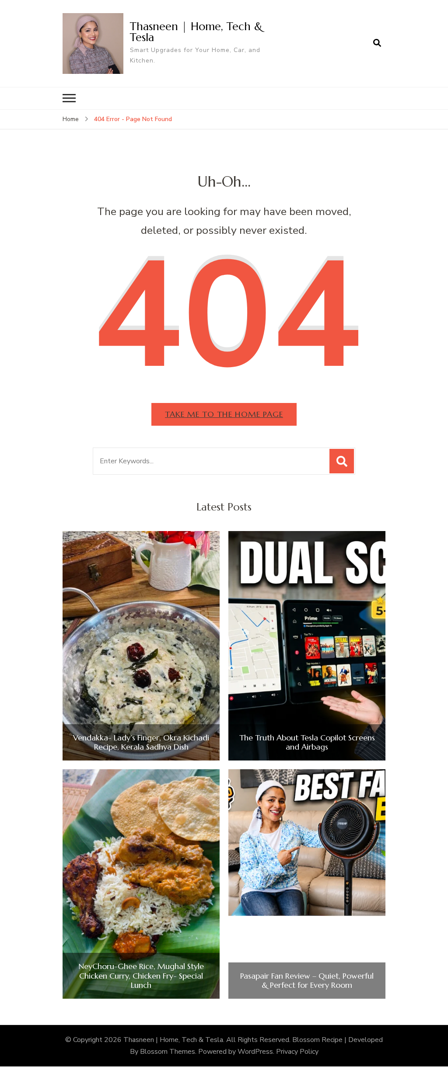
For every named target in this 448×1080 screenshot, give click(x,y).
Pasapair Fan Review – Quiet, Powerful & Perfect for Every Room (307, 980)
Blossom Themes (167, 1051)
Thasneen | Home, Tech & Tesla (196, 31)
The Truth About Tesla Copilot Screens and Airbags (307, 742)
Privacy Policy (297, 1051)
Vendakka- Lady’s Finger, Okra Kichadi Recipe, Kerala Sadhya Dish (141, 742)
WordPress (255, 1051)
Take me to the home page (224, 414)
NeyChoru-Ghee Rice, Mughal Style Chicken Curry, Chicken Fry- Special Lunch (141, 976)
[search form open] (377, 43)
